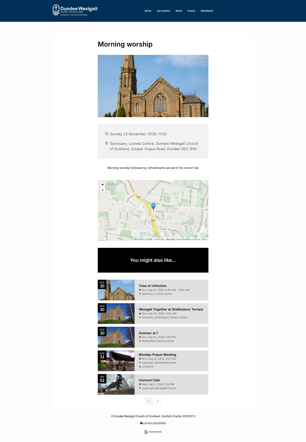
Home (147, 10)
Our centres (163, 10)
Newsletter (207, 10)
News (179, 10)
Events (191, 10)
